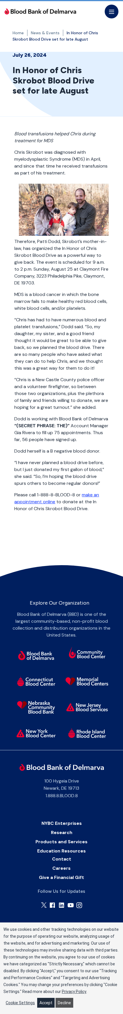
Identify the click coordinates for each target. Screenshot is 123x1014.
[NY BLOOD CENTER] (40, 11)
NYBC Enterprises (61, 823)
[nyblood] (36, 733)
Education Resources (61, 851)
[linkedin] (61, 905)
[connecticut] (36, 681)
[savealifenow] (87, 653)
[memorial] (87, 681)
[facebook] (52, 905)
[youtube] (70, 905)
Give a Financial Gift (61, 877)
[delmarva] (36, 655)
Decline (64, 1002)
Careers (61, 868)
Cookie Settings (20, 1002)
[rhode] (87, 733)
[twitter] (44, 905)
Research (61, 832)
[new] (87, 707)
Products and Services (61, 842)
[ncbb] (36, 707)
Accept (45, 1002)
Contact (61, 859)
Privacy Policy (74, 991)
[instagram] (79, 905)
